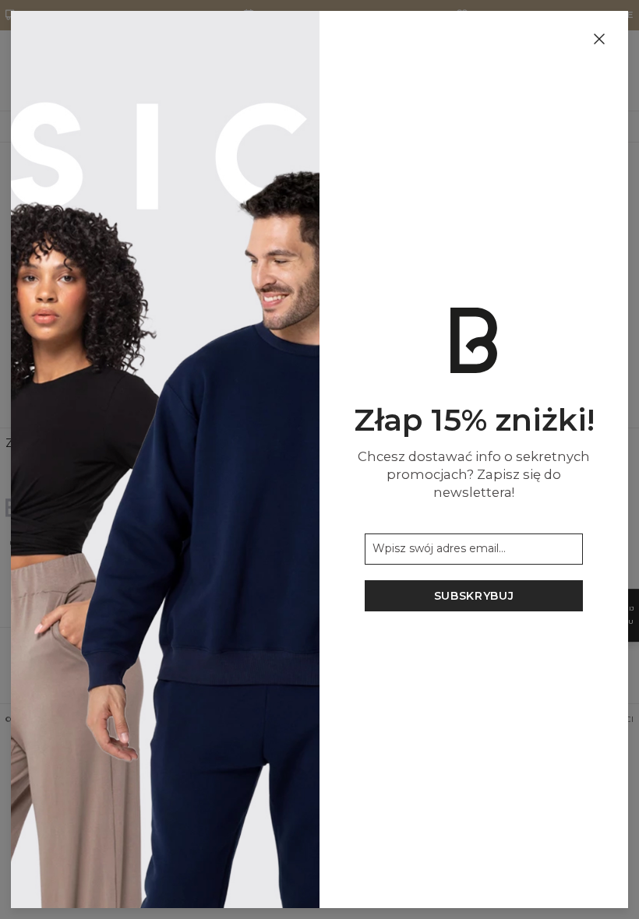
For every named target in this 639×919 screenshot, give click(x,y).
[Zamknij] (599, 39)
